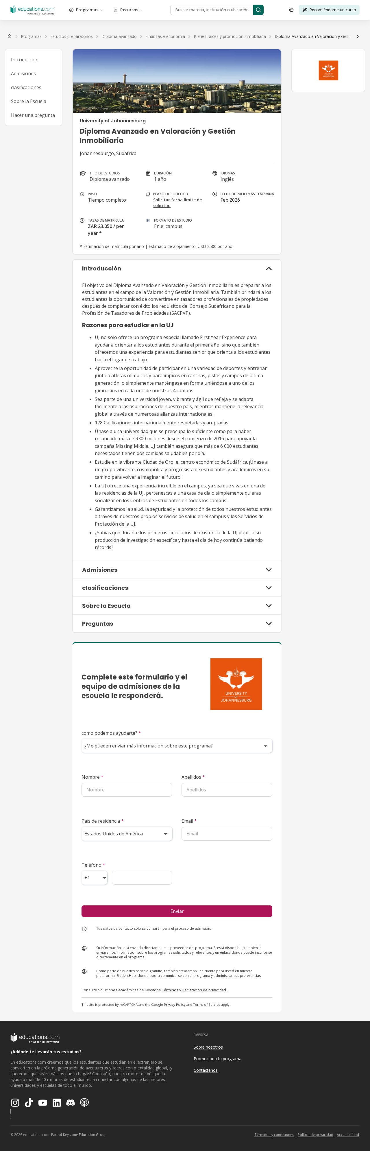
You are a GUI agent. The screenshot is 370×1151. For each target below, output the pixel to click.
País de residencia (103, 821)
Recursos (129, 9)
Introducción (24, 59)
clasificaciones (26, 87)
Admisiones (23, 73)
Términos (170, 989)
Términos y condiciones (274, 1134)
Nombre (92, 777)
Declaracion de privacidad (204, 989)
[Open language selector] (291, 10)
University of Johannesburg (113, 120)
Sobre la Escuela (28, 101)
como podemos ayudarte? (111, 733)
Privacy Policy (175, 1004)
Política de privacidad (315, 1134)
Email (189, 821)
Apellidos (193, 777)
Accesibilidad (348, 1134)
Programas (87, 9)
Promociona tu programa (217, 1058)
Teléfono (93, 865)
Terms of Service (206, 1004)
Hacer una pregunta (33, 115)
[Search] (258, 10)
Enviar (177, 911)
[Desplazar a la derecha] (358, 36)
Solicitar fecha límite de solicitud (177, 202)
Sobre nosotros (208, 1047)
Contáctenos (206, 1070)
